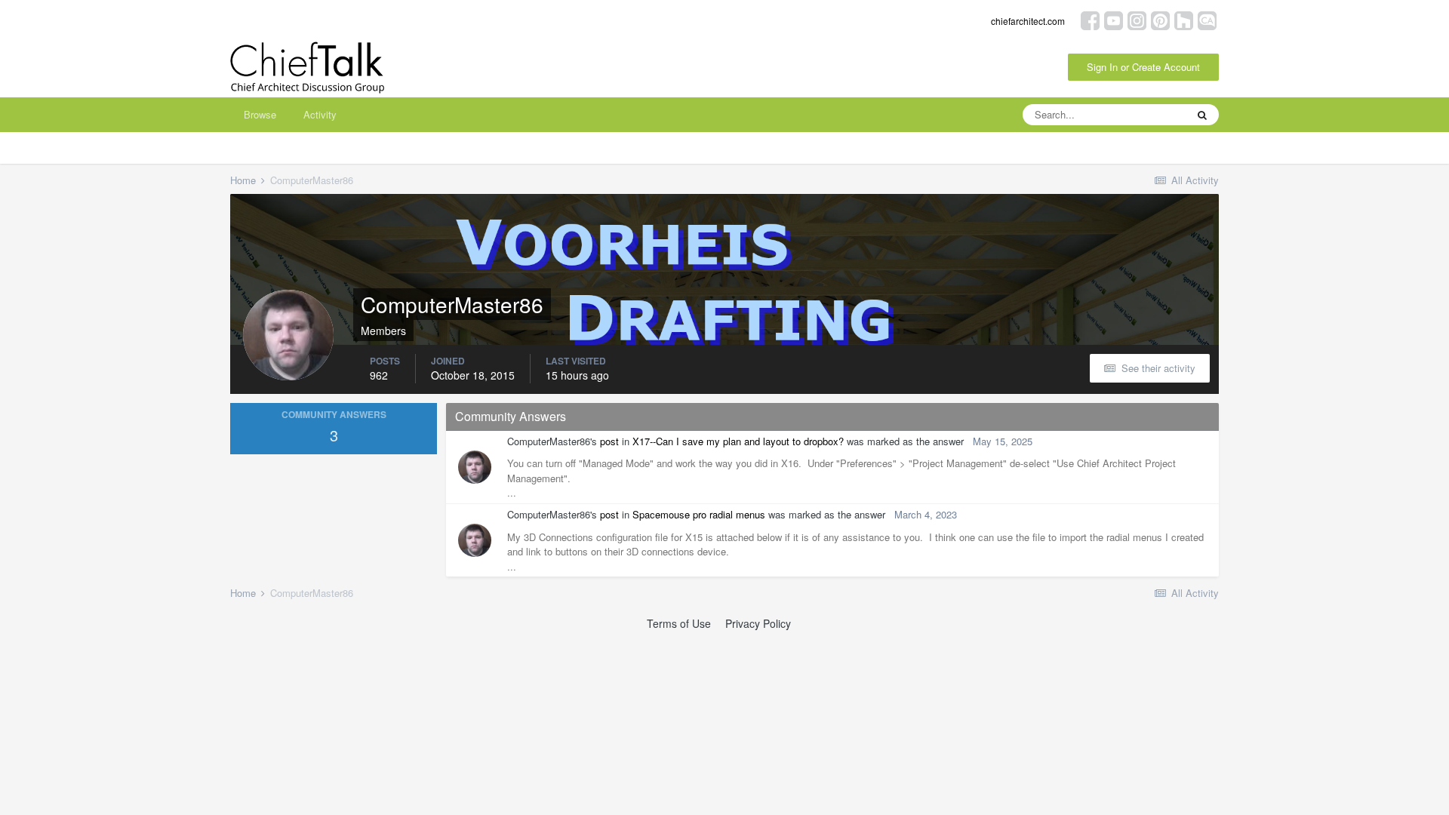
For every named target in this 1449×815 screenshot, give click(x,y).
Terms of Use (679, 623)
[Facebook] (1090, 19)
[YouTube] (1113, 19)
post (609, 441)
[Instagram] (1137, 19)
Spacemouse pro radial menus (698, 514)
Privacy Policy (758, 623)
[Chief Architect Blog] (1207, 19)
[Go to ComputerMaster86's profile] (474, 467)
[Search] (1202, 114)
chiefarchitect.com (1028, 20)
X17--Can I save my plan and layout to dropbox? (738, 441)
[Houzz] (1183, 19)
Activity (320, 114)
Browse (260, 114)
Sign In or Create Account (1143, 67)
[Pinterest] (1160, 19)
